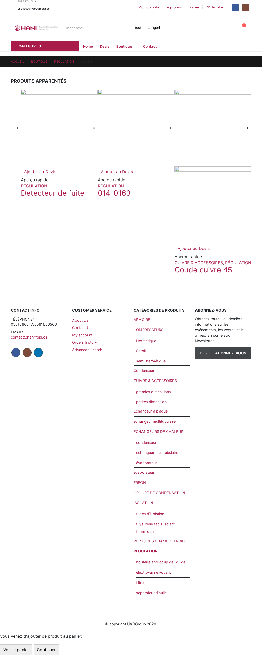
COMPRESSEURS (148, 330)
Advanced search (87, 349)
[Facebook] (235, 7)
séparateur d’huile (151, 592)
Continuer (46, 649)
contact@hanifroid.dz (29, 337)
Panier (195, 7)
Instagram (27, 352)
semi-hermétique (151, 361)
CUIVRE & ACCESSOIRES (198, 262)
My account (82, 335)
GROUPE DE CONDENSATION (159, 493)
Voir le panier (16, 649)
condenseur (146, 442)
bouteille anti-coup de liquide (160, 562)
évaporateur (146, 463)
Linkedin (38, 352)
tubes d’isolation (150, 514)
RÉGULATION (34, 185)
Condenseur (144, 370)
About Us (80, 320)
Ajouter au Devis (40, 171)
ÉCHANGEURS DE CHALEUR (158, 431)
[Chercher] (170, 28)
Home (88, 46)
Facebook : (15, 352)
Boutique (124, 46)
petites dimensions (152, 401)
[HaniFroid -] (36, 28)
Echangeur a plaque (151, 411)
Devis (105, 46)
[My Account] (229, 28)
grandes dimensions (153, 391)
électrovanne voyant (153, 572)
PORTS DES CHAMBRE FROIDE (160, 541)
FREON (140, 482)
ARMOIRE (142, 319)
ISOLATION (143, 503)
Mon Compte (148, 7)
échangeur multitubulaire (155, 421)
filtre (140, 582)
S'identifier (215, 7)
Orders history (84, 342)
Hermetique (146, 341)
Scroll (141, 350)
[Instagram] (245, 7)
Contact (150, 46)
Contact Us (82, 327)
